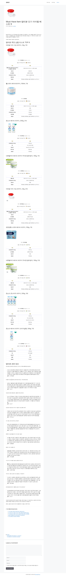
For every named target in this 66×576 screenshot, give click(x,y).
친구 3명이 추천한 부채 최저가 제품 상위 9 (16, 511)
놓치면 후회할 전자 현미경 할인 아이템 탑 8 (16, 515)
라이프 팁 (53, 2)
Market (58, 2)
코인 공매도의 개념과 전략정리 (14, 516)
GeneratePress (37, 574)
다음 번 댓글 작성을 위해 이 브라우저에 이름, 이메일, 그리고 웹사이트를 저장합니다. (22, 565)
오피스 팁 (48, 2)
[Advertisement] (23, 31)
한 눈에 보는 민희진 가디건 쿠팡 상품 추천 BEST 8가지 (18, 512)
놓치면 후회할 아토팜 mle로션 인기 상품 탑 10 (14, 535)
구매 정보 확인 (24, 82)
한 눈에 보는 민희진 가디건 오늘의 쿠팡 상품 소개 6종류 (18, 513)
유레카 (8, 2)
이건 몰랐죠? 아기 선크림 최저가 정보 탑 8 (13, 536)
